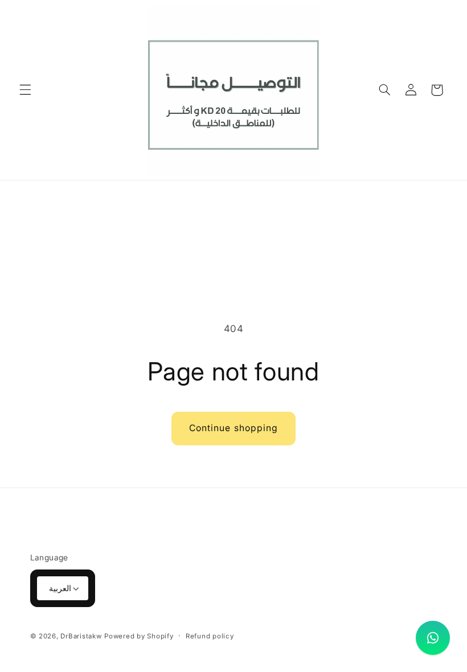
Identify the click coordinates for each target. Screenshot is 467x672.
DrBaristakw (80, 636)
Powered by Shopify (138, 636)
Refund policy (210, 636)
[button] (25, 90)
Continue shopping (233, 428)
